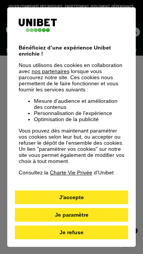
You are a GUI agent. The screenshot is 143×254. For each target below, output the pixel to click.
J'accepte (71, 197)
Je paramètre (71, 215)
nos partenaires (50, 71)
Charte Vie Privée (71, 172)
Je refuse (71, 232)
